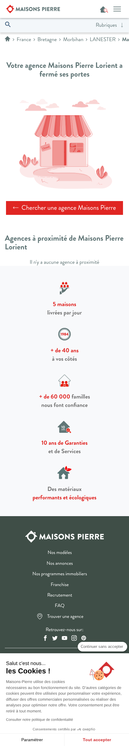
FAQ (59, 606)
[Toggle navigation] (117, 9)
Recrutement (59, 595)
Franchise (60, 585)
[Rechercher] (9, 25)
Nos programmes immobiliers (59, 574)
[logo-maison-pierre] (64, 536)
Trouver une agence (65, 617)
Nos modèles (60, 553)
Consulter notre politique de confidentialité (39, 719)
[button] (110, 25)
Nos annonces (59, 564)
